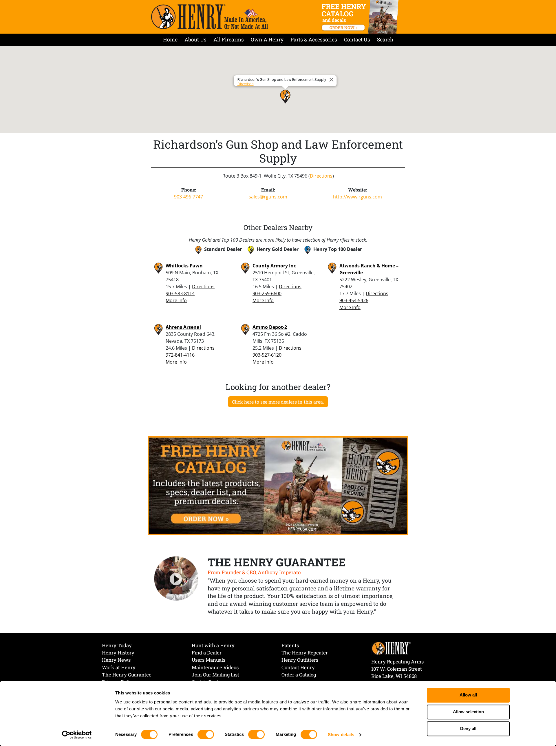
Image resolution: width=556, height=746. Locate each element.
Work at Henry (119, 667)
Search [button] (385, 39)
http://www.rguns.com (357, 197)
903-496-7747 (188, 197)
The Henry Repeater (304, 652)
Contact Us (357, 39)
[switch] (205, 734)
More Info (176, 300)
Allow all (468, 695)
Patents (290, 645)
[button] (285, 96)
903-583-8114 (180, 293)
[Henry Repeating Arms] (209, 16)
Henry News (116, 659)
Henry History (118, 652)
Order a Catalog (298, 674)
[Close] (332, 79)
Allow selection (468, 711)
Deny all (468, 728)
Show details (341, 734)
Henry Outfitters (299, 659)
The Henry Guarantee (126, 674)
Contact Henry (298, 667)
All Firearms (228, 39)
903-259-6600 (267, 293)
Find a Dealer (207, 652)
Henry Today (117, 645)
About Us (195, 39)
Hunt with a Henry (213, 645)
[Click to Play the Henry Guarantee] (176, 578)
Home (170, 39)
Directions (245, 84)
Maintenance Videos (215, 667)
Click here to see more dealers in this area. (278, 402)
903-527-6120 (267, 355)
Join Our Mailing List (215, 674)
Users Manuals (208, 659)
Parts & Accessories (313, 39)
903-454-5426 (353, 300)
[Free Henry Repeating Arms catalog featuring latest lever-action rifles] (361, 17)
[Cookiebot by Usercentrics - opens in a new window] (77, 734)
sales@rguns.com (268, 197)
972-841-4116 (180, 355)
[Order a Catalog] (278, 485)
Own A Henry (267, 39)
